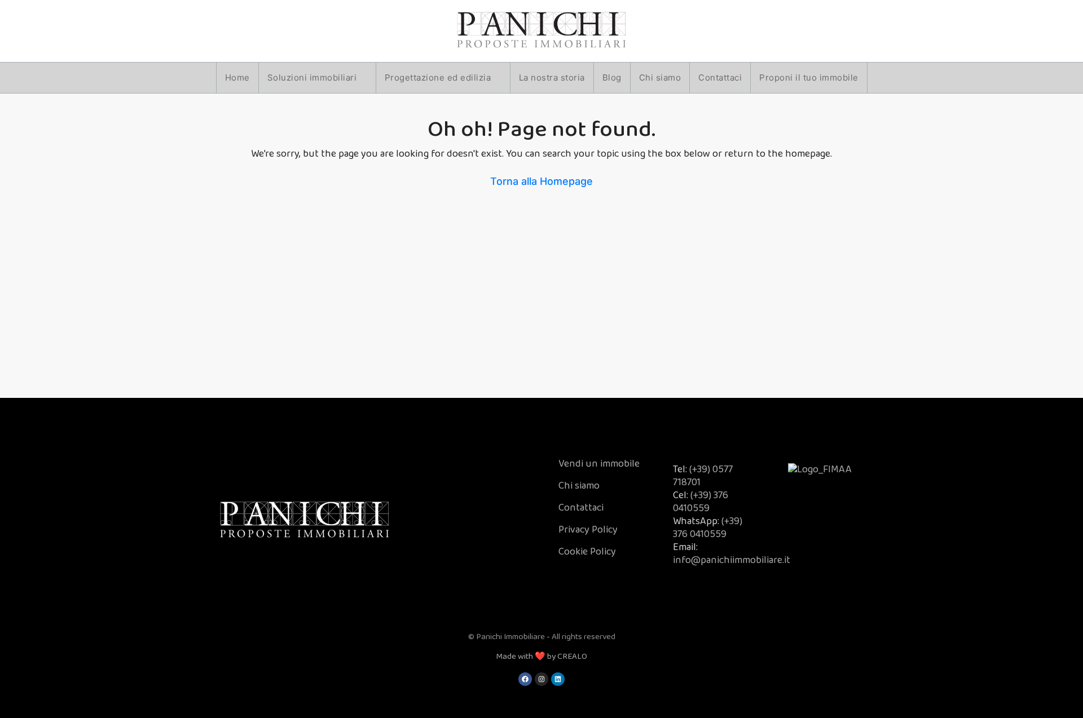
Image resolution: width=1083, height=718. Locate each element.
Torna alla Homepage (541, 181)
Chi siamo (660, 77)
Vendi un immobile (599, 464)
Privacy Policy (588, 530)
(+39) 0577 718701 (703, 476)
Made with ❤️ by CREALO (541, 656)
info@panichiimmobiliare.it (731, 560)
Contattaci (720, 77)
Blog (612, 77)
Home (237, 77)
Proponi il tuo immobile (809, 77)
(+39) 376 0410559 (700, 501)
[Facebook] (525, 679)
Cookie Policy (587, 552)
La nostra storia (552, 77)
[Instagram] (541, 679)
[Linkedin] (558, 679)
